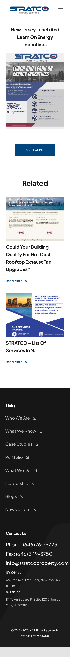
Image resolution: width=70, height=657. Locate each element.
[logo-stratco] (29, 7)
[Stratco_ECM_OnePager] (35, 199)
